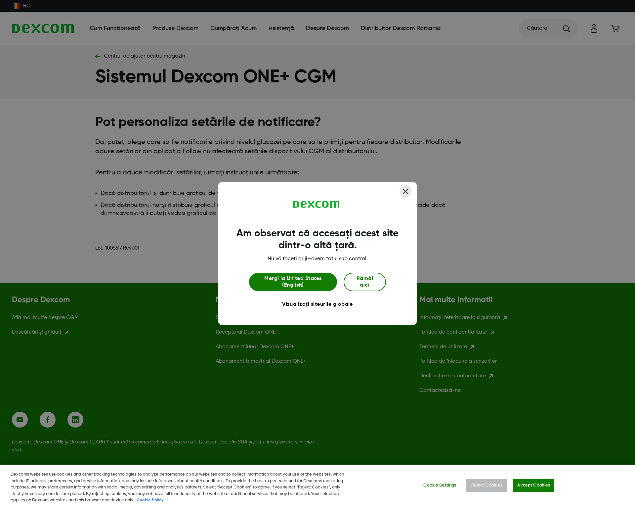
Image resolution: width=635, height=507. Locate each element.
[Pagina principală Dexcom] (316, 204)
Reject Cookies (486, 485)
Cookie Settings (439, 485)
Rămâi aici (365, 282)
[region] (317, 486)
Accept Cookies (533, 485)
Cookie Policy (150, 500)
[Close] (405, 191)
